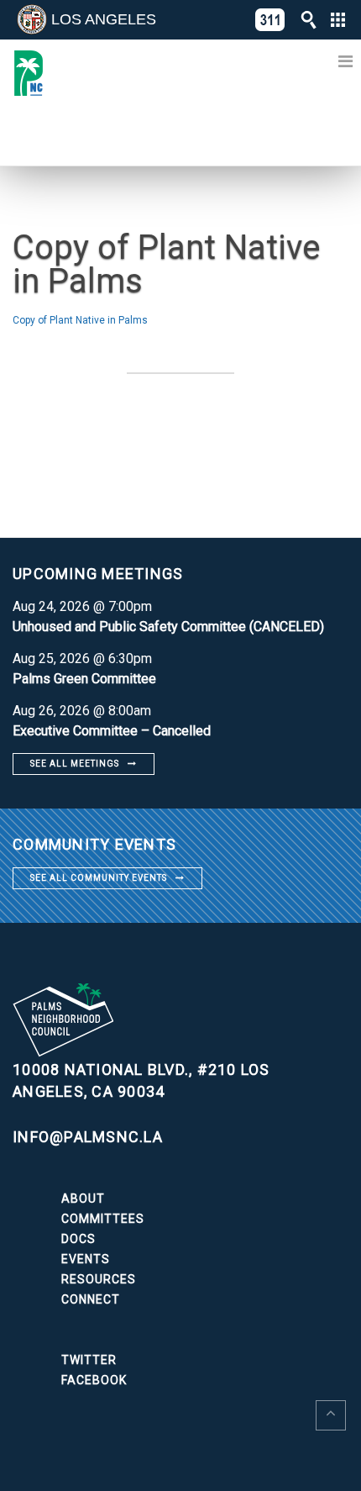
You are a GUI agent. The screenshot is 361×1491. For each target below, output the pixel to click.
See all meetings (74, 763)
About (83, 1198)
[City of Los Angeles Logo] (32, 19)
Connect (90, 1299)
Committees (102, 1218)
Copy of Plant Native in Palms (80, 320)
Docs (78, 1239)
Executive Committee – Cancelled (112, 731)
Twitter (89, 1360)
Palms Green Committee (84, 679)
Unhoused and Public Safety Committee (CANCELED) (168, 627)
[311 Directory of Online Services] (270, 19)
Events (85, 1259)
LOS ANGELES (103, 19)
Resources (98, 1279)
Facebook (94, 1380)
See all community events (98, 877)
